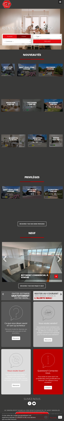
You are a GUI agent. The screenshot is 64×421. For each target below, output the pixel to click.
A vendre (9, 36)
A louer (24, 36)
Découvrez (16, 338)
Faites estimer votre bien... (20, 296)
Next (59, 259)
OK (60, 417)
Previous (5, 259)
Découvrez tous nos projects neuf (32, 286)
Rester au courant (46, 296)
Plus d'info (53, 418)
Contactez (48, 388)
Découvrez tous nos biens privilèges (32, 224)
